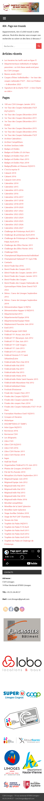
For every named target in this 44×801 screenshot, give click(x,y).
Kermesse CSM (11, 434)
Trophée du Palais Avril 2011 (16, 530)
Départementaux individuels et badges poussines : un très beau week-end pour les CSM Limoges (21, 67)
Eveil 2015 (8, 327)
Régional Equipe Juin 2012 (16, 482)
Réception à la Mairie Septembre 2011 (21, 475)
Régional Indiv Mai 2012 (14, 489)
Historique (8, 420)
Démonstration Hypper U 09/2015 (19, 310)
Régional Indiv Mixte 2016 (15, 499)
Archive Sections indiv (13, 145)
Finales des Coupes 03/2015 (16, 396)
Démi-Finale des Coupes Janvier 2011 (20, 272)
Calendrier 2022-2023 (13, 214)
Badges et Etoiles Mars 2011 (16, 155)
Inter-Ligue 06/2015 (13, 427)
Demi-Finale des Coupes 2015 (17, 269)
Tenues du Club (11, 520)
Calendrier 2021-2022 (13, 210)
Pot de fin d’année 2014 (14, 472)
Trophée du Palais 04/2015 (16, 523)
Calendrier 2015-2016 (13, 190)
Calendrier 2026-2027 (13, 228)
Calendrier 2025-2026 (13, 224)
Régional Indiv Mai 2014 (14, 496)
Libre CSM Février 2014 (14, 454)
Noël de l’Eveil (10, 461)
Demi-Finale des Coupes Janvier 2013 (20, 276)
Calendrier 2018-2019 (13, 204)
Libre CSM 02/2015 (12, 444)
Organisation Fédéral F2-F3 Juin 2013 (20, 465)
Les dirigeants (10, 437)
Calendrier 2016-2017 (13, 197)
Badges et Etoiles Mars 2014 (16, 162)
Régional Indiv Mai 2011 (14, 485)
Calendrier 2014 (11, 183)
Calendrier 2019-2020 (13, 207)
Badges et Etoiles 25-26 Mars (17, 152)
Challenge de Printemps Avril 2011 (19, 231)
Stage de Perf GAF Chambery (17, 516)
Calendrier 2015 (11, 186)
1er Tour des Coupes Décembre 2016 (20, 131)
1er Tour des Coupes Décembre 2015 (20, 128)
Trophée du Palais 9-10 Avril (16, 527)
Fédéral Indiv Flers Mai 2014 (16, 362)
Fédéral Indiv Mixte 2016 (15, 375)
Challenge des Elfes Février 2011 (18, 245)
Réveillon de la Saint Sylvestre (17, 506)
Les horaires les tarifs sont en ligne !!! (20, 60)
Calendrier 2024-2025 (13, 221)
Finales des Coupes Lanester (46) (18, 399)
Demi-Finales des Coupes (15, 279)
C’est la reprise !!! (11, 169)
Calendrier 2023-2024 (13, 217)
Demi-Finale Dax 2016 (14, 265)
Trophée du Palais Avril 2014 (16, 537)
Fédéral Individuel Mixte (14, 386)
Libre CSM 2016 (11, 448)
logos (6, 458)
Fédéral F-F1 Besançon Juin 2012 (18, 338)
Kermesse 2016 (11, 430)
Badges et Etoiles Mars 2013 (16, 159)
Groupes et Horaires (13, 417)
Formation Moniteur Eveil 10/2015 (19, 413)
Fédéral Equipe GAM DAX (15, 331)
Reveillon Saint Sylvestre (15, 509)
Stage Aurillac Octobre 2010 (16, 513)
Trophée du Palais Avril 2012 (16, 533)
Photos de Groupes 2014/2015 (17, 468)
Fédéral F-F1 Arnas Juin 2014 (17, 334)
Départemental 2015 (13, 313)
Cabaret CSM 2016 (12, 179)
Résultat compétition (13, 503)
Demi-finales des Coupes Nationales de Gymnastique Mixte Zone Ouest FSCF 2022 (21, 286)
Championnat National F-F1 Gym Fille (20, 259)
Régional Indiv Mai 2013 (14, 492)
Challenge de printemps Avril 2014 (19, 234)
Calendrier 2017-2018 (13, 200)
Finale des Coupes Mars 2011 (17, 393)
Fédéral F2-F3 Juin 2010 (15, 351)
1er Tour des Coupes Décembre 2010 (20, 114)
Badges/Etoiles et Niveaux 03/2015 (19, 166)
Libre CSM (8, 441)
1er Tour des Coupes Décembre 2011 (20, 118)
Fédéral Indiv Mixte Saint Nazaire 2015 (21, 379)
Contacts (8, 262)
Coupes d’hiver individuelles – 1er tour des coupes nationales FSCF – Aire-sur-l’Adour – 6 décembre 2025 (22, 80)
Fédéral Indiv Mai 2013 (14, 372)
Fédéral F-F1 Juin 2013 (14, 348)
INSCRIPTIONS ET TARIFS (15, 423)
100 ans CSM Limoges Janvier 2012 (19, 104)
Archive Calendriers (12, 138)
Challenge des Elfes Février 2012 (18, 248)
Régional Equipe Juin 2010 (16, 478)
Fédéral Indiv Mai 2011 (14, 368)
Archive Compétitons (13, 142)
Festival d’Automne (12, 389)
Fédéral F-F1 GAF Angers (15, 344)
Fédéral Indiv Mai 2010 (14, 365)
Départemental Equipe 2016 (16, 317)
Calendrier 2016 (11, 193)
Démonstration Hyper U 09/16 (17, 307)
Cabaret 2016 (10, 176)
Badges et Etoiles (11, 149)
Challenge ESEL (11, 252)
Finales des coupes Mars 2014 (17, 403)
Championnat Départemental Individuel (21, 255)
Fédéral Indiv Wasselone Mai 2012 (19, 382)
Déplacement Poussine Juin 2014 (18, 324)
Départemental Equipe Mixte (17, 320)
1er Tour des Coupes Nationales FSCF (20, 135)
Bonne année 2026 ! (13, 74)
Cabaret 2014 (10, 173)
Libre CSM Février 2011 (14, 451)
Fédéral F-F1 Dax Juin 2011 (16, 341)
